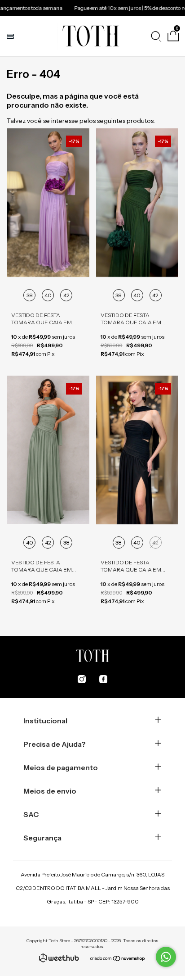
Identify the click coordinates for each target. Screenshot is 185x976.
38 (29, 295)
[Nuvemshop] (118, 959)
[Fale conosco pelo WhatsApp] (166, 957)
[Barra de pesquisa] (155, 36)
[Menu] (11, 36)
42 (66, 295)
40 (48, 295)
